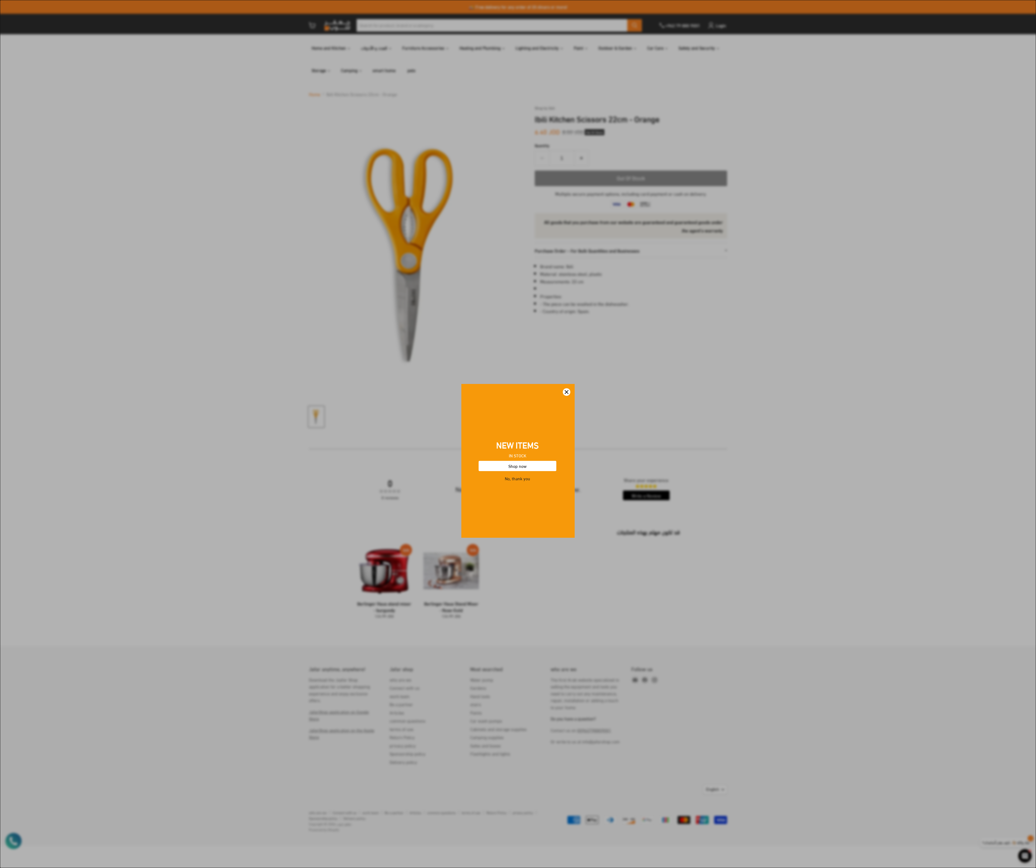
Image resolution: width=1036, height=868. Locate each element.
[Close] (566, 365)
